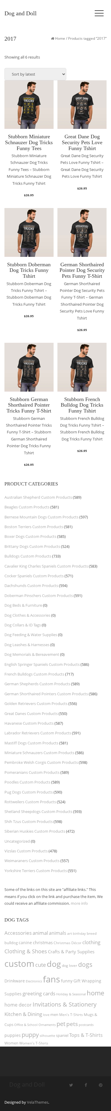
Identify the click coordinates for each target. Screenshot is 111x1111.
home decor (18, 1005)
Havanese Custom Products (29, 723)
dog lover (69, 965)
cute (40, 964)
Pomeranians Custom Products (31, 772)
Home (60, 38)
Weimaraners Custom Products (31, 860)
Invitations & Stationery (64, 1004)
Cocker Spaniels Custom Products (34, 575)
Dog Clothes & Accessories (27, 615)
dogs (85, 964)
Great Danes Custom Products (31, 713)
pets (72, 1023)
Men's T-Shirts (71, 1014)
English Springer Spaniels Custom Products (42, 664)
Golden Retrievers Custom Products (35, 703)
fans (51, 979)
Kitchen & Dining (23, 1014)
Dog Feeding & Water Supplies (30, 634)
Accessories (18, 932)
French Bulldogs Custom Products (34, 674)
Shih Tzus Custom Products (28, 821)
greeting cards (38, 993)
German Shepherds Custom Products (37, 683)
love (46, 1014)
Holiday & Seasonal (71, 994)
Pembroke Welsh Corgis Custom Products (41, 762)
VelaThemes (37, 1102)
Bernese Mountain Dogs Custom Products (41, 517)
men (54, 1014)
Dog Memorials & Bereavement (31, 654)
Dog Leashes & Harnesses (26, 644)
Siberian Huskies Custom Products (34, 831)
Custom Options (28, 198)
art (69, 933)
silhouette (47, 1035)
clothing (91, 942)
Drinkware (14, 981)
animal (40, 932)
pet (61, 1024)
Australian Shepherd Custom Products (38, 497)
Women (11, 1043)
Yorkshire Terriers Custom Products (35, 870)
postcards (86, 1024)
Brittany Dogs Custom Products (32, 546)
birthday (79, 933)
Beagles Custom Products (26, 507)
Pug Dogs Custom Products (28, 792)
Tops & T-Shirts (86, 1035)
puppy (30, 1034)
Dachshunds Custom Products (31, 585)
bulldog (11, 942)
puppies (12, 1035)
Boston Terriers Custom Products (33, 526)
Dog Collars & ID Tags (22, 625)
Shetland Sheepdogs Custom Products (38, 811)
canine (25, 942)
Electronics (34, 981)
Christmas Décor (67, 942)
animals (57, 933)
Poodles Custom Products (27, 782)
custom (19, 963)
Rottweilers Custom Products (30, 801)
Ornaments (47, 1024)
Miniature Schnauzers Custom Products (39, 752)
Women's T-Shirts (33, 1043)
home (95, 992)
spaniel (62, 1035)
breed (91, 933)
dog (54, 963)
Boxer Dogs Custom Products (30, 536)
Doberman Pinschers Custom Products (38, 595)
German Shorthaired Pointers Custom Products (46, 693)
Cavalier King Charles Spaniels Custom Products (46, 566)
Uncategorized (17, 841)
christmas (43, 942)
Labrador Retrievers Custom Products (37, 733)
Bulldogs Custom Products (27, 556)
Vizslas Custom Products (26, 851)
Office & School (26, 1025)
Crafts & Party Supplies (71, 951)
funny (67, 981)
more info (79, 903)
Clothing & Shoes (25, 951)
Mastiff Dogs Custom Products (31, 743)
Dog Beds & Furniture (23, 605)
